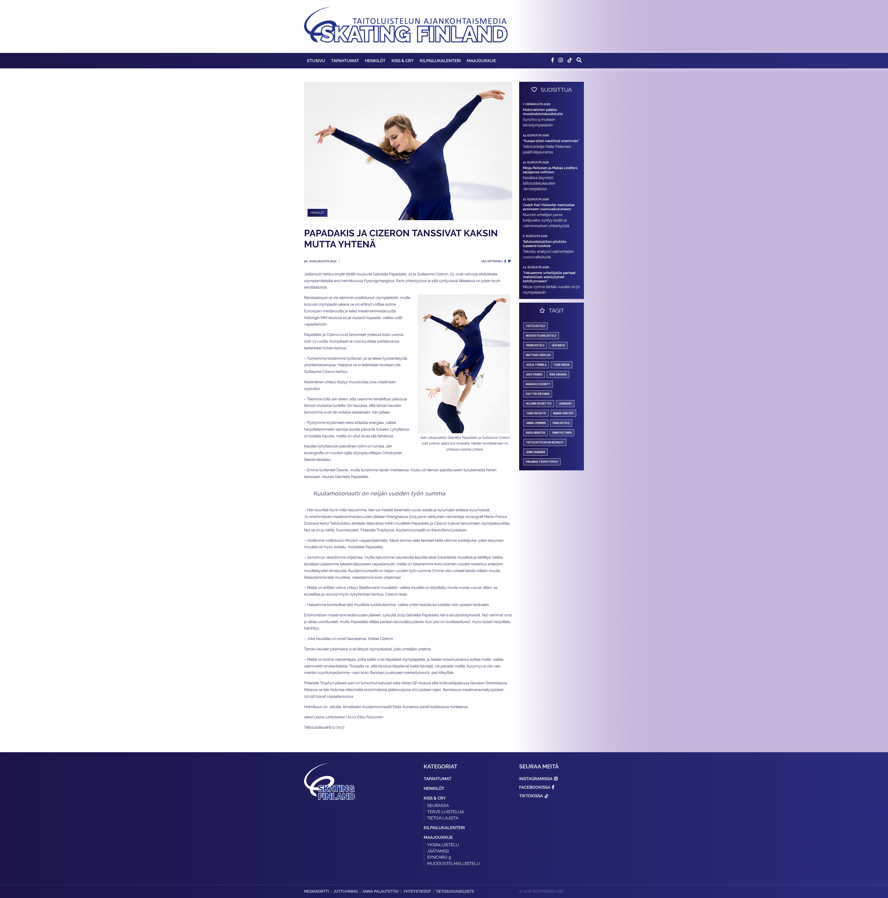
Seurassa (438, 805)
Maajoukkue (481, 60)
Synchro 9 (439, 857)
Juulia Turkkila (536, 364)
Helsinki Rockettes (539, 403)
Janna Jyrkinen (536, 423)
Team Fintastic (536, 413)
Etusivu (316, 60)
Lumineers (565, 403)
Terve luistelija (445, 811)
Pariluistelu (561, 423)
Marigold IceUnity (538, 384)
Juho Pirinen (534, 374)
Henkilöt (375, 60)
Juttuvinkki (345, 891)
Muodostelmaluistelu (541, 335)
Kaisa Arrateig (535, 432)
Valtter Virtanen (537, 394)
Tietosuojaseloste (455, 891)
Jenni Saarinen (535, 452)
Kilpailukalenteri (440, 60)
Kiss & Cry (403, 60)
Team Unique (561, 364)
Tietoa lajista (442, 818)
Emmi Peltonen (562, 432)
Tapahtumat (345, 60)
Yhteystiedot (417, 891)
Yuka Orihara (558, 374)
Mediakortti (316, 891)
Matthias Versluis (538, 355)
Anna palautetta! (380, 891)
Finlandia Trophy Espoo (542, 461)
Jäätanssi (558, 345)
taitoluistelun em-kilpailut (545, 442)
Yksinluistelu (443, 844)
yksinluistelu (535, 345)
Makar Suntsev (563, 413)
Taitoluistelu (535, 326)
